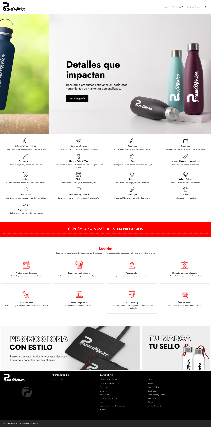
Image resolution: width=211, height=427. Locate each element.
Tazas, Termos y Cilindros (157, 394)
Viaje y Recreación (155, 406)
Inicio (166, 6)
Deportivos (104, 387)
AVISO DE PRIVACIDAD (30, 423)
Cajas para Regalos (107, 383)
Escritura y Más (105, 394)
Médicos (103, 409)
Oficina (150, 379)
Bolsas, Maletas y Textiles (109, 379)
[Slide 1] (101, 131)
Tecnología (152, 398)
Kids (101, 402)
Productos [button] (176, 6)
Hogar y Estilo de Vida (108, 398)
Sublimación (152, 391)
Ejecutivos (103, 391)
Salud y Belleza (153, 387)
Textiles (150, 402)
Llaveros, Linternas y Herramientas (112, 406)
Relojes (150, 383)
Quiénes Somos (193, 6)
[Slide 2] (105, 131)
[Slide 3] (109, 131)
